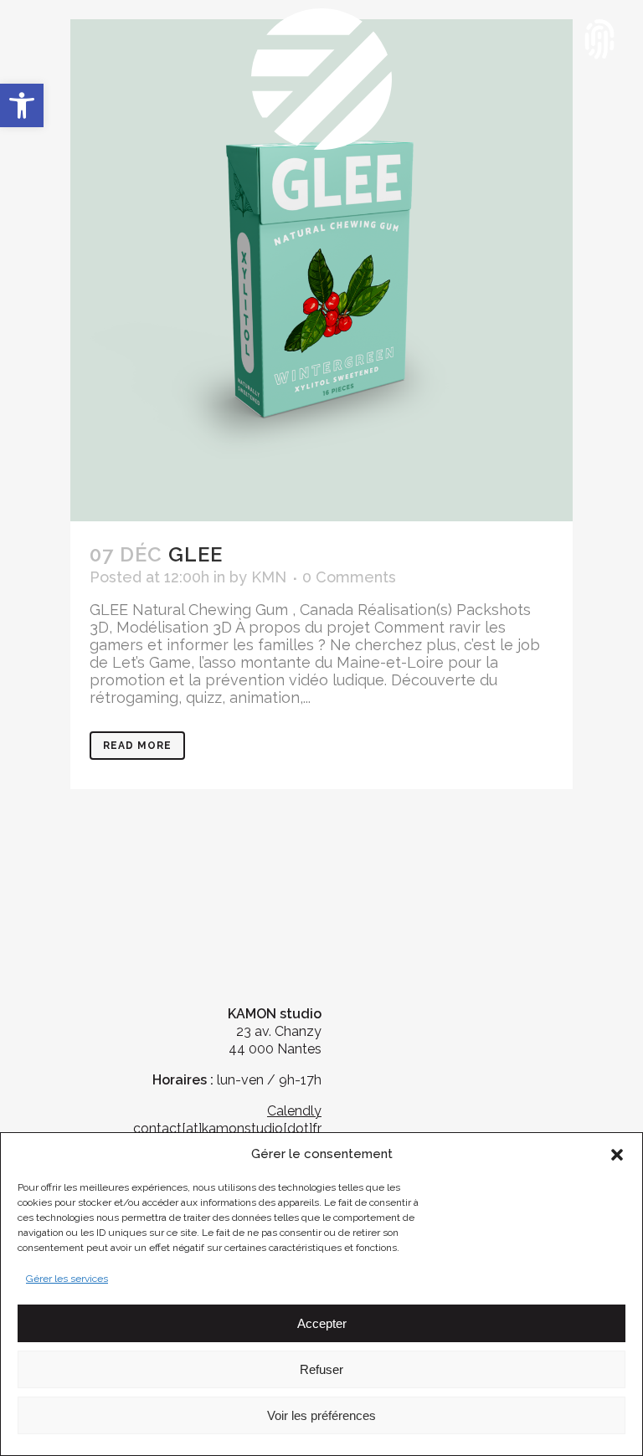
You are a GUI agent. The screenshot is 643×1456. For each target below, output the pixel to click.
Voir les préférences (321, 1415)
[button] (22, 105)
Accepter (322, 1323)
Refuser (321, 1369)
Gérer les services (67, 1278)
